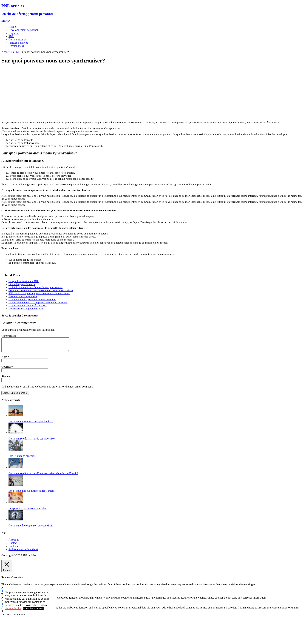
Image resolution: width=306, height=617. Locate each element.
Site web (6, 376)
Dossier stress (16, 45)
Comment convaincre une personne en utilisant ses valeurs (40, 290)
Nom (4, 356)
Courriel (6, 366)
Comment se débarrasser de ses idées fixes (32, 438)
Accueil (12, 26)
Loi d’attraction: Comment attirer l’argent (31, 490)
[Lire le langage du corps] (15, 449)
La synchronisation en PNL (23, 281)
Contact (12, 542)
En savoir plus (13, 608)
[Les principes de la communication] (15, 502)
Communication (17, 39)
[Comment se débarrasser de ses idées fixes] (15, 432)
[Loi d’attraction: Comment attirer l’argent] (15, 484)
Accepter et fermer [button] (33, 608)
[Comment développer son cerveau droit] (15, 519)
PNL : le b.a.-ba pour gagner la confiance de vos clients (39, 293)
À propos (13, 539)
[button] (5, 20)
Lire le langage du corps (21, 284)
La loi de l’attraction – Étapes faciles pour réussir (35, 287)
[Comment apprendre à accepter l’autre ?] (15, 415)
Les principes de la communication (27, 508)
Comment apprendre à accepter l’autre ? (30, 421)
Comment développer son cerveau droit (30, 525)
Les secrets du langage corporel (25, 308)
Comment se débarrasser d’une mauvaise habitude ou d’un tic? (43, 473)
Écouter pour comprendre (22, 296)
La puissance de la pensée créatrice (27, 305)
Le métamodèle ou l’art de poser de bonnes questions (37, 302)
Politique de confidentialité (23, 549)
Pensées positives (18, 42)
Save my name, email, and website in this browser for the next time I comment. (49, 386)
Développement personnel (23, 29)
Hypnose (13, 33)
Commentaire (8, 335)
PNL (11, 36)
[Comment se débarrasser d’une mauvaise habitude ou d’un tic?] (15, 467)
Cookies (13, 546)
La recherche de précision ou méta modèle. (32, 299)
